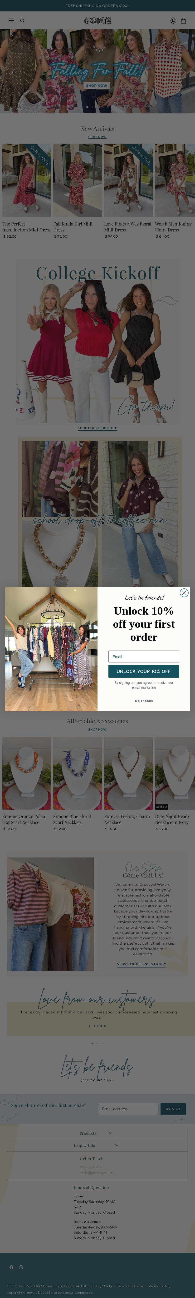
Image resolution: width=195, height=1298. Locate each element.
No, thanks (144, 700)
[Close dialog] (184, 593)
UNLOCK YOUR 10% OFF (144, 671)
